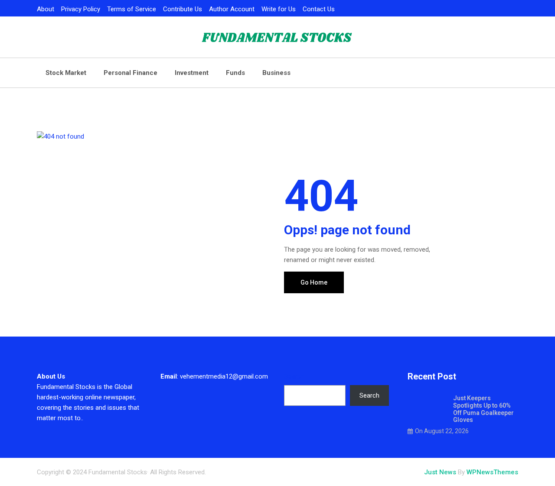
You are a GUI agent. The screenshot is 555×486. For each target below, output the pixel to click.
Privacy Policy (80, 9)
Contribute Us (182, 9)
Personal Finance (130, 73)
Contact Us (319, 9)
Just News (440, 472)
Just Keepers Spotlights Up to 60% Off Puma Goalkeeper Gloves (483, 409)
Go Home (313, 282)
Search (294, 376)
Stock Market (66, 73)
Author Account (232, 9)
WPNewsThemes (492, 472)
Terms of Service (131, 9)
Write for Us (278, 9)
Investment (192, 73)
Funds (235, 73)
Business (276, 73)
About (45, 9)
